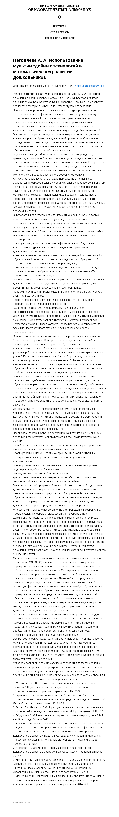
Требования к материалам (59, 37)
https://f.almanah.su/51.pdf (90, 85)
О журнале (59, 25)
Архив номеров (59, 31)
